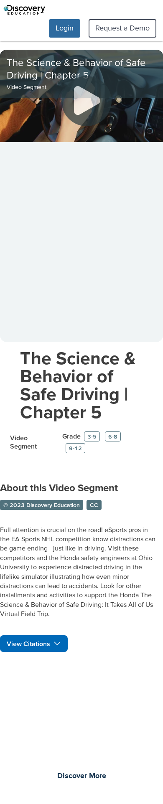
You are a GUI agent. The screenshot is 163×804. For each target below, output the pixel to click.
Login (65, 27)
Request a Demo (122, 27)
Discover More (81, 776)
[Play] (86, 101)
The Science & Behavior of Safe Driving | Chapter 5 (78, 385)
